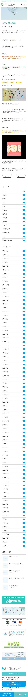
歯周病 (4, 198)
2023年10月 (13, 379)
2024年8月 (13, 341)
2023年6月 (13, 394)
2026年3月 (13, 270)
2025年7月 (13, 300)
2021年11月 (13, 466)
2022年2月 (13, 455)
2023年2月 (13, 409)
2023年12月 (13, 372)
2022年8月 (13, 432)
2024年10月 (13, 334)
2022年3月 (13, 451)
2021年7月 (13, 481)
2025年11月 (13, 285)
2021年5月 (13, 489)
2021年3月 (13, 496)
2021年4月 (13, 492)
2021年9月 (13, 474)
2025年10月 (13, 289)
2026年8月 (13, 251)
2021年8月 (13, 477)
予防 (3, 206)
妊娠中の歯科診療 (7, 240)
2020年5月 (13, 526)
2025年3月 (13, 315)
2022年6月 (13, 440)
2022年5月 (13, 443)
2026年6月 (13, 258)
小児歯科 (4, 221)
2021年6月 (13, 485)
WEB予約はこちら (14, 673)
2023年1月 (13, 413)
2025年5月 (13, 307)
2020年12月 (13, 508)
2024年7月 (13, 345)
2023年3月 (13, 406)
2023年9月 (13, 383)
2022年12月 (13, 417)
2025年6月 (13, 304)
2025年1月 (13, 323)
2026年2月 (13, 273)
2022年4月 (13, 447)
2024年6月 (13, 349)
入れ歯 (4, 236)
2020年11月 (13, 511)
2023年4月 (13, 402)
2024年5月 (13, 353)
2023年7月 (13, 391)
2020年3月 (13, 530)
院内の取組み (6, 232)
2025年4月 (13, 311)
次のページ (20, 176)
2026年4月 (13, 266)
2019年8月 (13, 542)
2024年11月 (13, 330)
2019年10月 (13, 538)
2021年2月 (13, 500)
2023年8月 (13, 387)
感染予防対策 (6, 229)
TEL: (7, 694)
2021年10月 (13, 470)
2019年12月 (13, 534)
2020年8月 (13, 523)
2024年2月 (13, 364)
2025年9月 (13, 292)
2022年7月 (13, 436)
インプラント (6, 225)
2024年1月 (13, 368)
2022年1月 (13, 458)
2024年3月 (13, 360)
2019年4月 (13, 545)
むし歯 (4, 202)
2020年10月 (13, 515)
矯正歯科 (4, 214)
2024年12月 (13, 326)
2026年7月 (13, 254)
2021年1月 (13, 504)
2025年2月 (13, 319)
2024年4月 (13, 357)
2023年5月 (13, 398)
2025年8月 (13, 296)
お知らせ (4, 195)
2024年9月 (13, 338)
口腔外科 (4, 217)
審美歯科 (4, 210)
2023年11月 (13, 375)
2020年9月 (13, 519)
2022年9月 (13, 428)
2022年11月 (13, 421)
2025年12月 (13, 281)
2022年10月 (13, 425)
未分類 (4, 191)
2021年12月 (13, 462)
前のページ (7, 176)
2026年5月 (13, 262)
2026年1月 (13, 277)
